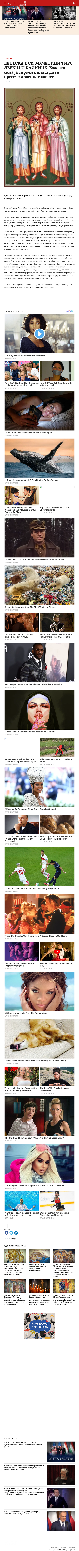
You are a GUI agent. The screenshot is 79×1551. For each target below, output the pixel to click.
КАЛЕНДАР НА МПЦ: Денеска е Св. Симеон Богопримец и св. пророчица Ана (37, 1267)
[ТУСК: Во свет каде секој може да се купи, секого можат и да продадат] (61, 1521)
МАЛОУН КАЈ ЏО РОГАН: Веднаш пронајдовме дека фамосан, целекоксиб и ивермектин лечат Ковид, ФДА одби (24, 1467)
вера (14, 1238)
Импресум (54, 1548)
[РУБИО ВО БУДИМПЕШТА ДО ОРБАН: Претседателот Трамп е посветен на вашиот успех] (14, 13)
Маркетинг (63, 1548)
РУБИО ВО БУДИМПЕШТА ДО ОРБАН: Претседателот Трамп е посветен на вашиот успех (14, 24)
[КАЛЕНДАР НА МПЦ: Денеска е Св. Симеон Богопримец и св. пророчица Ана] (39, 1256)
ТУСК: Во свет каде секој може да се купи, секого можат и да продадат (22, 1513)
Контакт (72, 1548)
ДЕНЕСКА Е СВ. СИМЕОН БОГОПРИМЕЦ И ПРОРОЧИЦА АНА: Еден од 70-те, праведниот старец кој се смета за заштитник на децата (14, 1269)
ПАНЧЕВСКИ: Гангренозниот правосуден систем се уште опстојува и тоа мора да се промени (64, 24)
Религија (8, 59)
